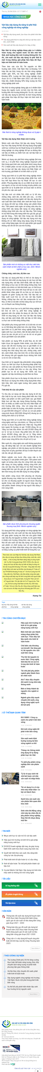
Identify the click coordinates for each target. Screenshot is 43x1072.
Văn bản (6, 911)
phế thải (4, 607)
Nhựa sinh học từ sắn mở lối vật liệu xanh (20, 836)
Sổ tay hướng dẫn (12, 885)
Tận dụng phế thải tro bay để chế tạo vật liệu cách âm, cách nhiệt (22, 41)
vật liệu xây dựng (26, 605)
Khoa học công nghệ (14, 17)
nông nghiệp (14, 607)
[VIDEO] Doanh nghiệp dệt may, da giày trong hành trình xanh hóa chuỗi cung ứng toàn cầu (21, 847)
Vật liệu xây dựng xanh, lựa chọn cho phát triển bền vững (22, 35)
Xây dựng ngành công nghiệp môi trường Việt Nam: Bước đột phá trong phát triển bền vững (23, 980)
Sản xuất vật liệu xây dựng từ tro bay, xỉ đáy (19, 45)
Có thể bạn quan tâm (13, 712)
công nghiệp (26, 607)
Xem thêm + (36, 948)
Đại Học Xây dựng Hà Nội (9, 605)
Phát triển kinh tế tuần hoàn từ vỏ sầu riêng (21, 859)
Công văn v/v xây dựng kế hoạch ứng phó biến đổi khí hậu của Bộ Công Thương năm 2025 (23, 940)
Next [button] (40, 1006)
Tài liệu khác (10, 903)
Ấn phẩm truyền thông (14, 894)
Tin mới (6, 831)
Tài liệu (6, 879)
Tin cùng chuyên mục (14, 618)
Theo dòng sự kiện (14, 955)
